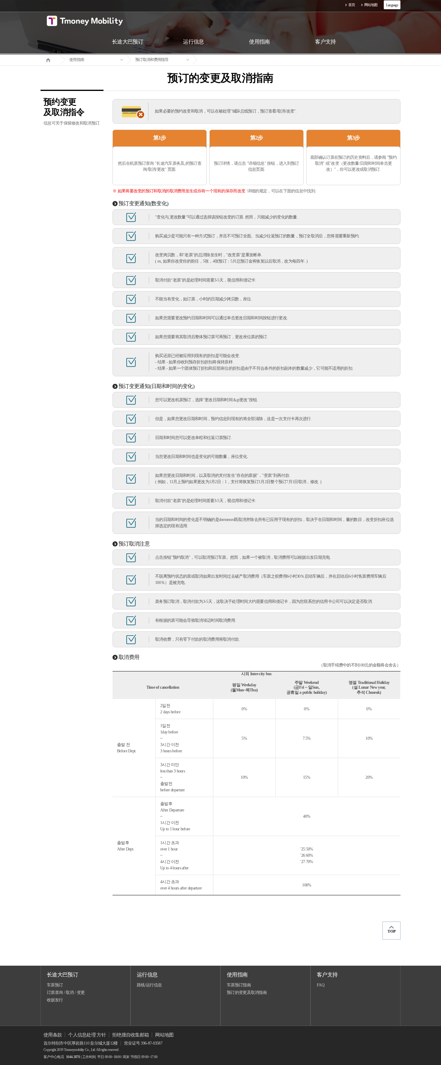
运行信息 (147, 975)
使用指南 (76, 59)
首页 (351, 5)
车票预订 (55, 985)
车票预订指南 (239, 985)
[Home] (50, 59)
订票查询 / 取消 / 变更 (66, 992)
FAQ (320, 985)
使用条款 (53, 1034)
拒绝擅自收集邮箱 (130, 1034)
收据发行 (55, 1000)
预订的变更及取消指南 (247, 992)
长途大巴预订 (62, 975)
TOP (392, 931)
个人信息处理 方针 (87, 1034)
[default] (225, 60)
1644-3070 (73, 1057)
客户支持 (327, 975)
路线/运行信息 (149, 985)
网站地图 (371, 5)
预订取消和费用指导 (152, 59)
